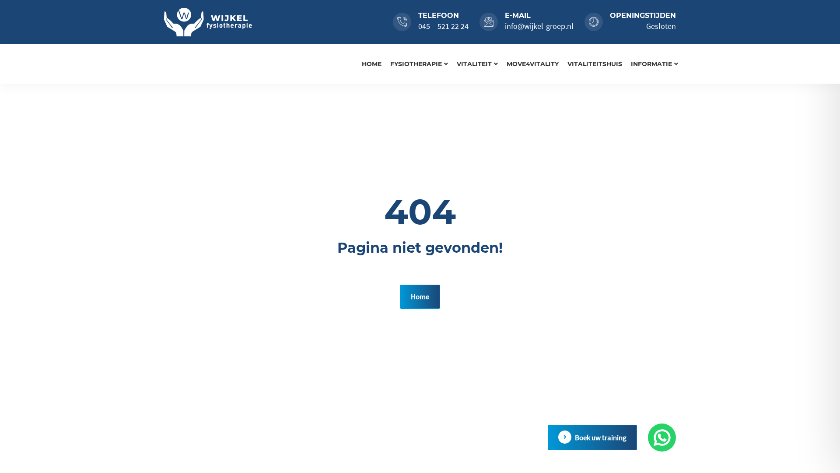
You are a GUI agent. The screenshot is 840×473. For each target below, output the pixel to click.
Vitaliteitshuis (594, 64)
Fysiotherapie (416, 64)
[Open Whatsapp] (662, 438)
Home (372, 64)
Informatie (651, 64)
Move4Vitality (533, 64)
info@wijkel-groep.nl (539, 26)
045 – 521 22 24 (443, 26)
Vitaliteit (474, 64)
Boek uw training (600, 437)
